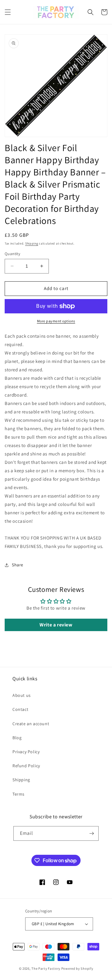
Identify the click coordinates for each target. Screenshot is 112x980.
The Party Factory (45, 968)
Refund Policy (26, 765)
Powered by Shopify (77, 968)
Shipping (31, 243)
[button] (8, 12)
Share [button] (17, 565)
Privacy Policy (26, 751)
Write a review (56, 624)
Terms (18, 794)
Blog (16, 737)
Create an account (30, 723)
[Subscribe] (91, 833)
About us (21, 695)
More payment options (56, 321)
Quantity (12, 253)
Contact (20, 709)
